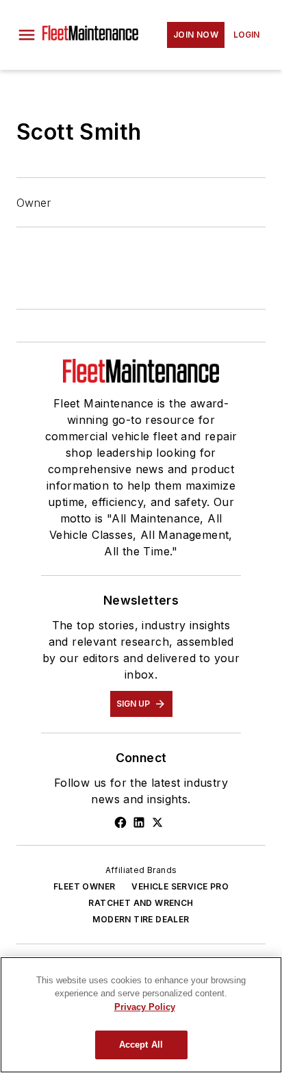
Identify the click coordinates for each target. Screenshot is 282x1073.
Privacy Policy (144, 1007)
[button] (26, 35)
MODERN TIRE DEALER (140, 919)
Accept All (141, 1044)
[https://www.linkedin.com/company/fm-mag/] (139, 822)
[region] (141, 1015)
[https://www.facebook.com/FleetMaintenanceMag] (120, 822)
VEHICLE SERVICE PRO (180, 886)
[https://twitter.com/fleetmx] (157, 822)
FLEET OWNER (84, 886)
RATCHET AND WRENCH (140, 903)
